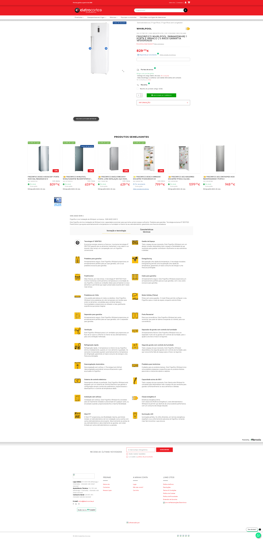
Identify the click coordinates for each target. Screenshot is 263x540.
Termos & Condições (169, 490)
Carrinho (136, 490)
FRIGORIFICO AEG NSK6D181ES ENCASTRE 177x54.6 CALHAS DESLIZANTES (181, 179)
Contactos (180, 2)
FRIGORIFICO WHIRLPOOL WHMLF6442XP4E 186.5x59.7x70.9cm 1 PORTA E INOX (77, 179)
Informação (144, 102)
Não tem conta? (138, 487)
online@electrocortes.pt (86, 501)
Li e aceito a (141, 457)
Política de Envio (168, 484)
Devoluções (167, 487)
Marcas (113, 17)
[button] (116, 231)
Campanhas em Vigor (96, 17)
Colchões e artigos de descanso (153, 17)
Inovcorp (87, 536)
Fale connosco (159, 44)
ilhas (149, 79)
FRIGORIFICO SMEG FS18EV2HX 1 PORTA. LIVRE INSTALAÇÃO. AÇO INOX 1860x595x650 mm (112, 179)
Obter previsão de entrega (168, 55)
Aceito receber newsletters (137, 454)
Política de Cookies (169, 493)
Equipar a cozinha (128, 17)
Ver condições (165, 75)
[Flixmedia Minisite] (57, 201)
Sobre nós (172, 2)
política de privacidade (145, 457)
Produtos (79, 17)
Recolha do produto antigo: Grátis (151, 89)
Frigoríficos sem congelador (172, 23)
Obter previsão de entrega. (141, 189)
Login (135, 484)
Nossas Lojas (107, 490)
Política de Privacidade (170, 496)
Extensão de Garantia (170, 499)
